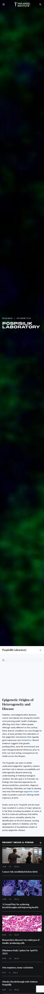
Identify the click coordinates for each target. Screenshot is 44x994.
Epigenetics (24, 318)
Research (7, 318)
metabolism (26, 740)
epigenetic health (31, 792)
